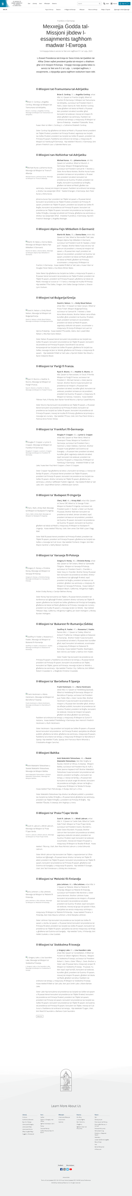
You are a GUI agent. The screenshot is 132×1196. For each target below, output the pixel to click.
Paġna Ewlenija (49, 9)
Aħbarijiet (39, 1016)
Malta (5, 9)
